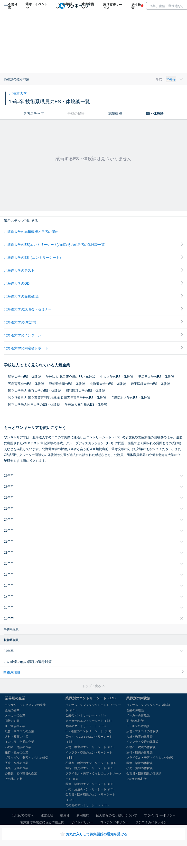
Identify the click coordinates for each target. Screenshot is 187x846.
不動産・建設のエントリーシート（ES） (92, 763)
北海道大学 (18, 93)
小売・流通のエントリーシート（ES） (90, 789)
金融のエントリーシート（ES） (86, 715)
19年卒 (9, 574)
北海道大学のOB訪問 (20, 322)
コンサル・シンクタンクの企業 (25, 705)
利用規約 (82, 815)
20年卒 (9, 563)
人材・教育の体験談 (139, 736)
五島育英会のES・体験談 (26, 384)
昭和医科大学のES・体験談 (85, 390)
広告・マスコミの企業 (19, 731)
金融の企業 (12, 710)
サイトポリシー (82, 822)
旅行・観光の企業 (16, 752)
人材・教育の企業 (16, 736)
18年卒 (9, 585)
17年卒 (9, 596)
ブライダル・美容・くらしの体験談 (149, 757)
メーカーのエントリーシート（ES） (89, 720)
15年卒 (9, 618)
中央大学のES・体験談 (116, 377)
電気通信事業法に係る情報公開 (42, 822)
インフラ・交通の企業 (19, 741)
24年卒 (9, 519)
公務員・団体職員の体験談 (143, 773)
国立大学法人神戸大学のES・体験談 (34, 404)
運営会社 (47, 815)
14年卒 (9, 651)
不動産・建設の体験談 (141, 747)
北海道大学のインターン (22, 335)
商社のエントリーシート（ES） (86, 726)
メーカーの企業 (15, 715)
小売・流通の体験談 (139, 768)
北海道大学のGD (16, 283)
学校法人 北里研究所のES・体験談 (70, 377)
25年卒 (9, 508)
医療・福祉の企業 (16, 763)
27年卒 (9, 486)
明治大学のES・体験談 (24, 377)
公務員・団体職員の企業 (21, 773)
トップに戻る (92, 686)
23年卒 (9, 530)
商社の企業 (12, 720)
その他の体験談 (136, 779)
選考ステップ (33, 113)
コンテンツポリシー (114, 822)
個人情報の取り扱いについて (116, 815)
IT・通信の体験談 (137, 726)
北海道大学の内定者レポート (26, 348)
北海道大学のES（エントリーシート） (33, 257)
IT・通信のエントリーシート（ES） (89, 731)
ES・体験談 (155, 113)
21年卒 (9, 552)
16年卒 (9, 607)
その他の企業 (13, 779)
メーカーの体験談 (138, 715)
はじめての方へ (23, 815)
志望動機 (115, 113)
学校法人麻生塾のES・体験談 (86, 404)
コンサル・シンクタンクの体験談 (148, 705)
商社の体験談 (135, 720)
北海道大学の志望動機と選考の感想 (31, 232)
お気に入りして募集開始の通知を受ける (96, 834)
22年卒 (9, 541)
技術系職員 (11, 640)
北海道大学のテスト (19, 270)
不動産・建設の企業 (18, 747)
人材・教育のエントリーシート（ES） (90, 747)
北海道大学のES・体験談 (108, 384)
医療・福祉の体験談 (139, 763)
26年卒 (9, 497)
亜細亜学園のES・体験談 (67, 384)
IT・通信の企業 (15, 726)
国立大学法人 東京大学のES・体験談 (34, 390)
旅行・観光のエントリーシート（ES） (90, 768)
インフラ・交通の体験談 (142, 741)
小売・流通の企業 (16, 768)
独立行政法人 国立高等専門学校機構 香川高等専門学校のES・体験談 (57, 398)
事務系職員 (11, 629)
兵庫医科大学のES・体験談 (130, 398)
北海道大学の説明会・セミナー (28, 309)
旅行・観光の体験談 (139, 752)
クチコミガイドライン (151, 822)
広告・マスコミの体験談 (142, 731)
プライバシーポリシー (160, 815)
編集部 (65, 815)
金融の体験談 (135, 710)
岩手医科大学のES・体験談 (150, 384)
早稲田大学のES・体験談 (156, 377)
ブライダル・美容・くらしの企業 (27, 757)
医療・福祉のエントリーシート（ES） (90, 784)
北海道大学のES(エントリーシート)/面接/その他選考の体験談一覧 (54, 245)
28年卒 (9, 475)
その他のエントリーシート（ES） (87, 805)
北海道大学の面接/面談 (21, 296)
